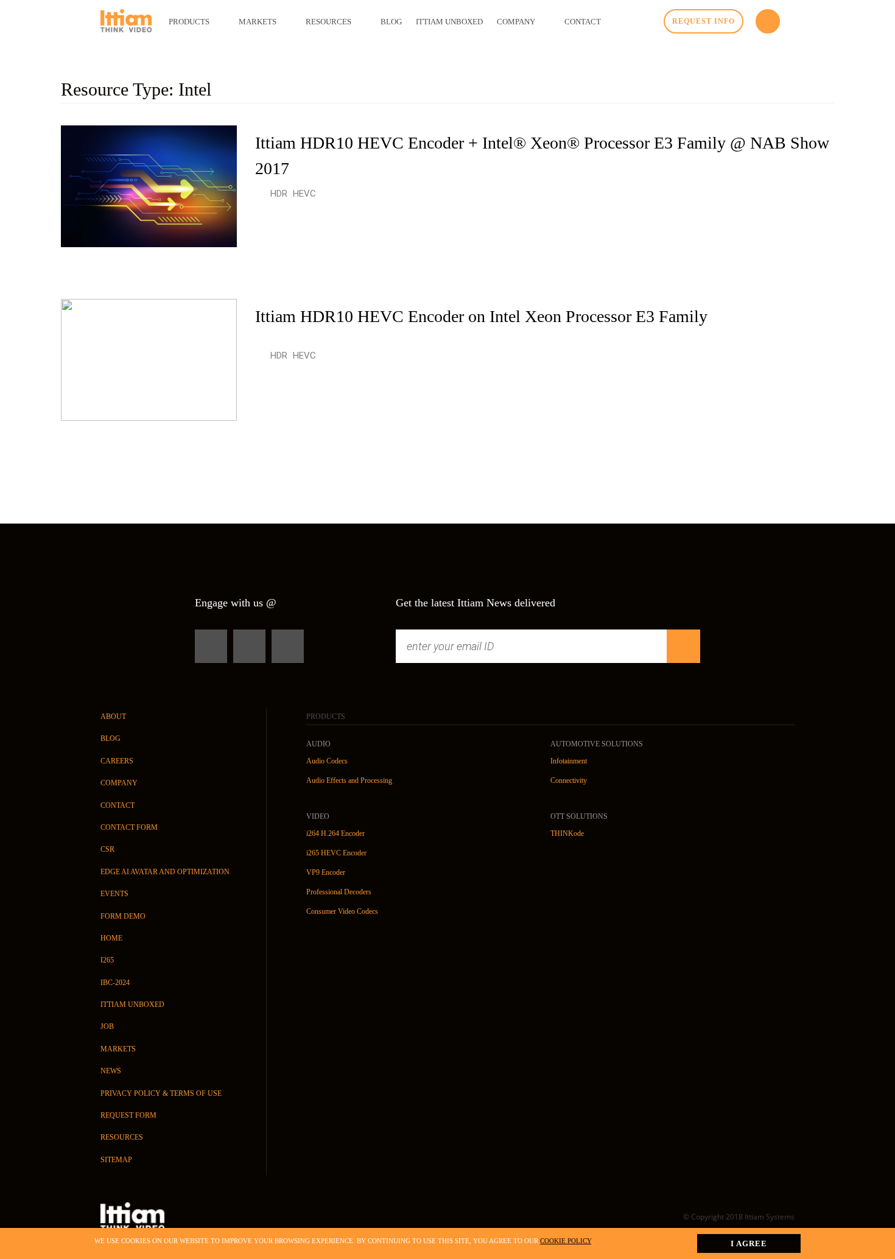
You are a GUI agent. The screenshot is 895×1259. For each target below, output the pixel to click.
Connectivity (568, 780)
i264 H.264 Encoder (335, 833)
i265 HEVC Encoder (336, 853)
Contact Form (129, 827)
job (107, 1026)
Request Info (703, 21)
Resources (121, 1137)
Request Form (128, 1115)
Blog (110, 738)
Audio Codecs (327, 761)
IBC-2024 (115, 982)
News (110, 1071)
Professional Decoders (338, 892)
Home (111, 938)
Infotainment (568, 761)
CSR (107, 849)
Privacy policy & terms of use (161, 1093)
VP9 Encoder (325, 872)
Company (119, 783)
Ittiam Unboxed (132, 1004)
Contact (117, 805)
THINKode (567, 833)
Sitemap (116, 1160)
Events (114, 893)
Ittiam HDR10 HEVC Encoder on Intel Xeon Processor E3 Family (481, 316)
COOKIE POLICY (565, 1240)
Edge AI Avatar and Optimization (165, 872)
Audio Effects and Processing (349, 780)
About (113, 716)
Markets (118, 1049)
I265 (107, 960)
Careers (116, 761)
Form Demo (123, 916)
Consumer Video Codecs (342, 911)
